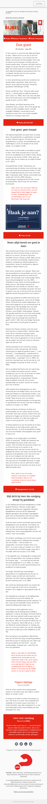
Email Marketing (17, 801)
